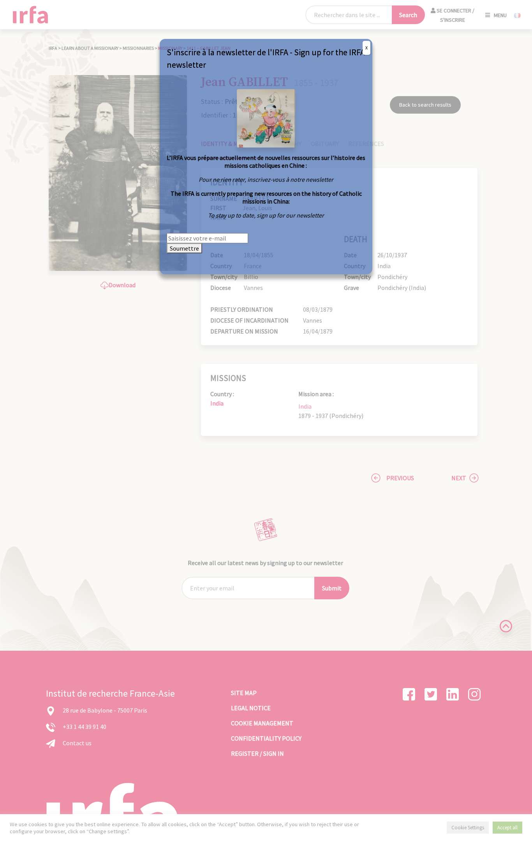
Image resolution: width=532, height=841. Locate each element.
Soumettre (184, 248)
